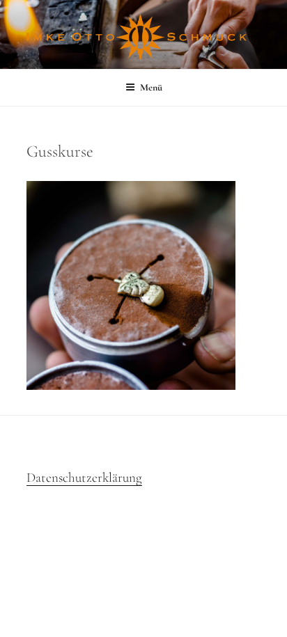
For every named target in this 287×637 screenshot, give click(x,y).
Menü (151, 87)
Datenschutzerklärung (84, 477)
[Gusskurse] (130, 385)
